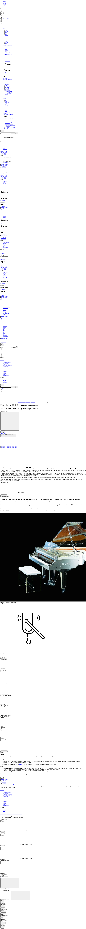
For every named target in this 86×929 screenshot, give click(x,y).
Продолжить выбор (4, 877)
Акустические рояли (7, 54)
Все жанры (5, 113)
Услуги (4, 3)
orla (6, 34)
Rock (6, 100)
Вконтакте (3, 154)
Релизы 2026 (7, 126)
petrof (6, 51)
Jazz (6, 110)
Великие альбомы (8, 119)
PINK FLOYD (8, 85)
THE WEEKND (8, 90)
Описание (2, 432)
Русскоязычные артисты (10, 127)
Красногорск (3, 904)
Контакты (5, 6)
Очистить (13, 133)
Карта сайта (20, 784)
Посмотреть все (6, 181)
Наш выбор (7, 123)
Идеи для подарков (9, 120)
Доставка (4, 1)
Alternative (7, 102)
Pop (6, 101)
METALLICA (8, 87)
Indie (6, 103)
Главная (19, 402)
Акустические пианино (8, 45)
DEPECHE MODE (9, 88)
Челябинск (3, 916)
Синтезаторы (5, 38)
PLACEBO (7, 86)
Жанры (4, 98)
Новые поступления (9, 124)
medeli (6, 35)
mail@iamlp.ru (4, 152)
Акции (4, 4)
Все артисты (5, 95)
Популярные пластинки (10, 125)
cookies (8, 888)
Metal (6, 107)
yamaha (6, 31)
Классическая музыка (9, 122)
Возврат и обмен (6, 375)
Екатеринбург (3, 913)
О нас (4, 5)
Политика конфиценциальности (6, 784)
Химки (2, 905)
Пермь (2, 924)
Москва (2, 900)
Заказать (2, 831)
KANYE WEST (8, 93)
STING (6, 94)
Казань (2, 914)
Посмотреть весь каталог (8, 114)
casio (6, 30)
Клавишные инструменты (8, 25)
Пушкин (2, 910)
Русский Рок (7, 112)
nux (6, 36)
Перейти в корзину (4, 876)
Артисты (5, 81)
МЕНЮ (2, 357)
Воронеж (2, 925)
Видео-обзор (2, 433)
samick (6, 50)
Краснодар (3, 919)
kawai (6, 33)
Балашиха (3, 903)
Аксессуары (5, 128)
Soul (6, 111)
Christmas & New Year (9, 118)
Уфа (1, 921)
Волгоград (3, 926)
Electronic (7, 104)
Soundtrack (7, 106)
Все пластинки (6, 170)
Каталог (2, 360)
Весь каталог (5, 162)
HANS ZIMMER (8, 92)
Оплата (4, 2)
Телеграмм (3, 153)
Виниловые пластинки (7, 79)
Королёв (2, 908)
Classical (6, 108)
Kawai (34, 402)
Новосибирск (3, 911)
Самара (2, 927)
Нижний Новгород (4, 915)
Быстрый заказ (3, 495)
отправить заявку (4, 751)
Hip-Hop (6, 105)
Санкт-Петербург (4, 909)
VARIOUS (7, 84)
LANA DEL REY (8, 91)
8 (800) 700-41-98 (4, 151)
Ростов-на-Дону (3, 920)
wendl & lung (7, 52)
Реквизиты (15, 784)
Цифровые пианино (7, 27)
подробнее (5, 66)
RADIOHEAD (8, 89)
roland (6, 32)
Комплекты (3, 431)
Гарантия (4, 374)
